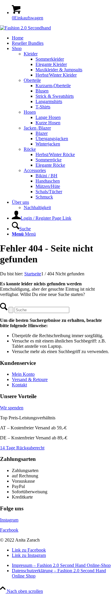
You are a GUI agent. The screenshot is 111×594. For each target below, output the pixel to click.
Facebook (9, 529)
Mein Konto (23, 374)
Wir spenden (11, 407)
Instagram (9, 519)
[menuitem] (61, 38)
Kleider (31, 53)
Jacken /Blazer (37, 127)
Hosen (30, 112)
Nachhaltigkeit (37, 207)
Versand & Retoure (30, 379)
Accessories (35, 170)
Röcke (30, 149)
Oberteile (32, 80)
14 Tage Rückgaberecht (22, 447)
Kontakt (19, 384)
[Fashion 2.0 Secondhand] (25, 27)
